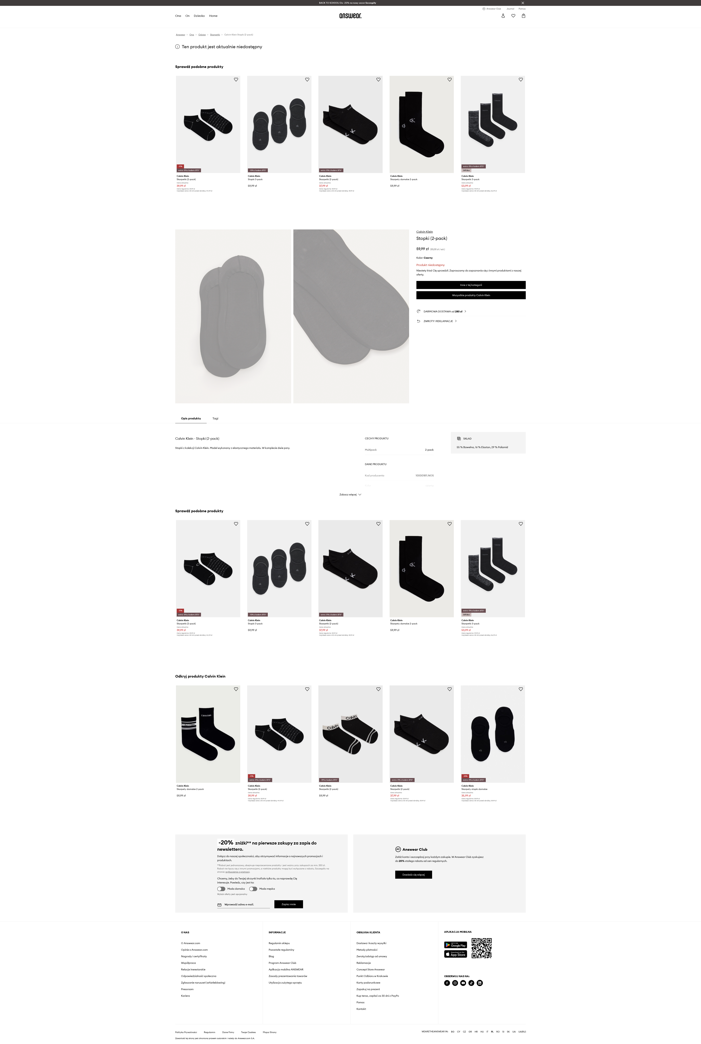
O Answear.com (190, 943)
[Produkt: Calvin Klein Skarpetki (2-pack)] (350, 124)
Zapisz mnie (289, 904)
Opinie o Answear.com (194, 949)
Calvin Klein (424, 231)
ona (178, 16)
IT (487, 1031)
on (187, 16)
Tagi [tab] (215, 418)
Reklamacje (364, 963)
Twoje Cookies (248, 1032)
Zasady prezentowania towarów (288, 976)
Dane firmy (228, 1032)
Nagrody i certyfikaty (194, 956)
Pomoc (361, 1002)
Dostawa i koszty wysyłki (371, 943)
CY (458, 1031)
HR (476, 1031)
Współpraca (188, 963)
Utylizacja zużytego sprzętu (285, 982)
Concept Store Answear (371, 969)
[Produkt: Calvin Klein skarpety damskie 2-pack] (422, 124)
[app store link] (455, 953)
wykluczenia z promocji (237, 871)
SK (508, 1031)
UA (514, 1031)
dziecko (199, 16)
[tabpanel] (350, 460)
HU (482, 1031)
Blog (271, 956)
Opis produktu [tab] (191, 418)
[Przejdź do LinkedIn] (480, 983)
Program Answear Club (282, 963)
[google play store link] (455, 945)
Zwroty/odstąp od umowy (372, 956)
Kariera (185, 995)
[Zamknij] (523, 3)
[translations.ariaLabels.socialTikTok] (471, 983)
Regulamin (209, 1032)
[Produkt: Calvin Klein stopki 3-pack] (279, 124)
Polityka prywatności (186, 1032)
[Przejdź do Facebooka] (447, 983)
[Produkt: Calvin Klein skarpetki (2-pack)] (208, 124)
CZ (464, 1031)
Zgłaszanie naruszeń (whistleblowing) (203, 982)
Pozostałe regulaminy (281, 949)
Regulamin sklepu (279, 943)
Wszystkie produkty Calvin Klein (471, 295)
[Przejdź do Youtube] (463, 983)
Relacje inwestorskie (193, 969)
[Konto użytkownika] (503, 16)
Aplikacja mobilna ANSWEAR (286, 969)
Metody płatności (367, 949)
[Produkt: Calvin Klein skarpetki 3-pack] (493, 124)
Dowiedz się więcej (414, 874)
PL (492, 1031)
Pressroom (187, 989)
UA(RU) (522, 1031)
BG (452, 1031)
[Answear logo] (350, 16)
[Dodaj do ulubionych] (236, 79)
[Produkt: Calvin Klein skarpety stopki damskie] (493, 734)
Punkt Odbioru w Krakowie (372, 976)
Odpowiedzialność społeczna (198, 976)
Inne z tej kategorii (471, 285)
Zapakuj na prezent (368, 989)
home (213, 16)
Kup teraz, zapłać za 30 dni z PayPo (378, 995)
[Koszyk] (523, 16)
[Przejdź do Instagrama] (455, 983)
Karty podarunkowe (368, 982)
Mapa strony (270, 1032)
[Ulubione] (513, 16)
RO (498, 1031)
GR (470, 1031)
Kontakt (361, 1009)
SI (503, 1031)
